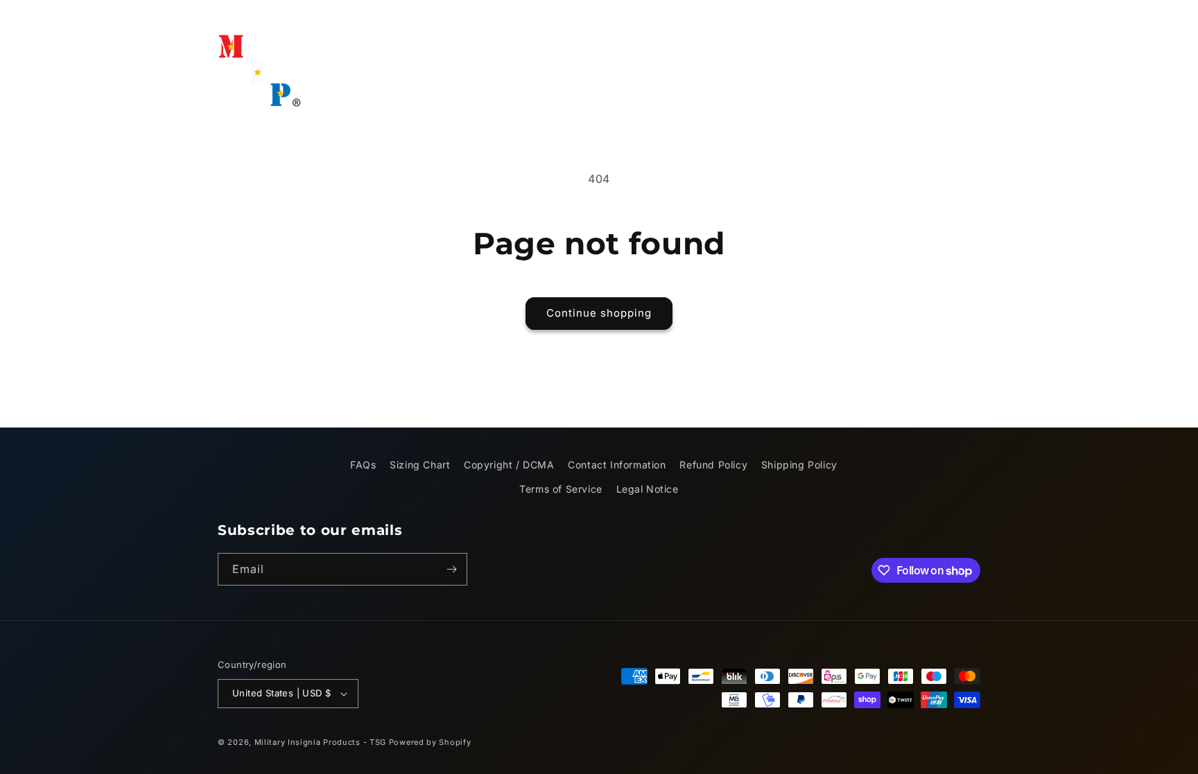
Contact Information (617, 464)
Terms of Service (560, 489)
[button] (640, 58)
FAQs (363, 464)
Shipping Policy (799, 464)
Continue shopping (599, 312)
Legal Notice (647, 489)
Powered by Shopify (430, 742)
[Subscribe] (451, 569)
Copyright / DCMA (509, 464)
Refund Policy (713, 464)
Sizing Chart (420, 464)
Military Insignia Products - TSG (320, 742)
